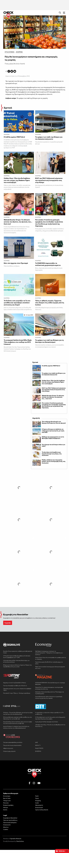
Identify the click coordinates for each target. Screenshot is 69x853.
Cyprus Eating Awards (41, 810)
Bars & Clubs (7, 798)
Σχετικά (8, 107)
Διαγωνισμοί (39, 807)
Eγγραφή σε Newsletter (10, 818)
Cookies (5, 829)
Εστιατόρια (6, 796)
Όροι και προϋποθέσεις (10, 820)
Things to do (7, 800)
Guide (37, 803)
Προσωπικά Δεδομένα (9, 822)
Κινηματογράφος (8, 805)
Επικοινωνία (7, 825)
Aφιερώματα (39, 805)
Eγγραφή (8, 623)
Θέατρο (5, 807)
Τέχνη (37, 798)
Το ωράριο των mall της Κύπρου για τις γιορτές (32, 98)
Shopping (19, 52)
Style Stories (9, 52)
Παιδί (37, 796)
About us (5, 827)
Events (5, 810)
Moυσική (5, 803)
